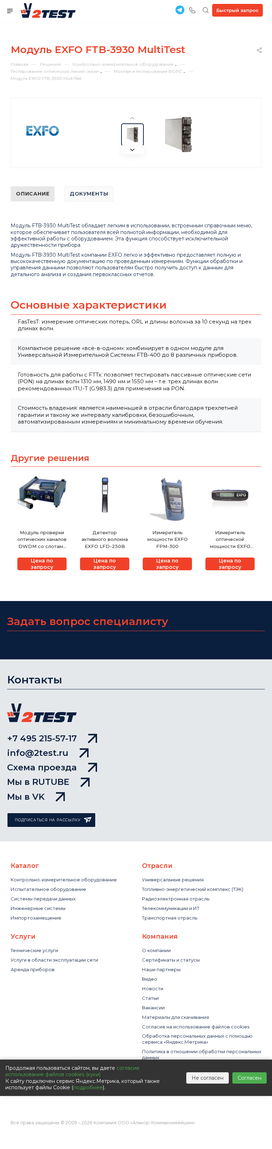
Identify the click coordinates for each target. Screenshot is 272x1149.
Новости (152, 988)
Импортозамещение (36, 918)
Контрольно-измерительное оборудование (64, 879)
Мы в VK (26, 797)
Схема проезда (42, 767)
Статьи (150, 998)
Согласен (249, 1078)
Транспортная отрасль (169, 918)
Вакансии (153, 1007)
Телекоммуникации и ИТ (170, 908)
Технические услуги (34, 950)
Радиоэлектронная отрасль (175, 899)
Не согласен (207, 1078)
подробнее (88, 1087)
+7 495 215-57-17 (42, 738)
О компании (156, 950)
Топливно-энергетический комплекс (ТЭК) (192, 889)
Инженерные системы (38, 908)
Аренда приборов (33, 969)
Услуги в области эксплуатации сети (54, 960)
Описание (32, 194)
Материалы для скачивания (175, 1017)
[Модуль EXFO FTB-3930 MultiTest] (178, 134)
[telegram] (180, 9)
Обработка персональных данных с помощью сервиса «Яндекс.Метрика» (197, 1039)
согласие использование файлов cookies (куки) (72, 1071)
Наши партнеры (161, 969)
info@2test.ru (37, 753)
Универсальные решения (173, 879)
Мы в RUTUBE (38, 782)
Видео (149, 979)
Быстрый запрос (237, 10)
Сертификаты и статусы (171, 960)
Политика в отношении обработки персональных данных (201, 1054)
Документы (89, 194)
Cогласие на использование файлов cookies (195, 1027)
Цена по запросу (42, 564)
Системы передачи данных (43, 899)
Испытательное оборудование (48, 889)
